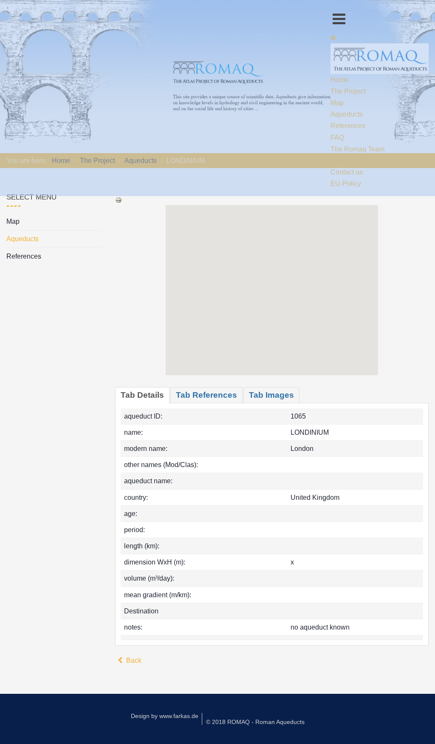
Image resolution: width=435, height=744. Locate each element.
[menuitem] (339, 79)
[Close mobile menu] (333, 37)
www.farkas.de (178, 716)
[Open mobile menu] (338, 19)
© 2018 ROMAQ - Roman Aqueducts (255, 721)
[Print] (118, 199)
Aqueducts (22, 238)
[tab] (142, 395)
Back (132, 660)
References (23, 256)
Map (13, 221)
